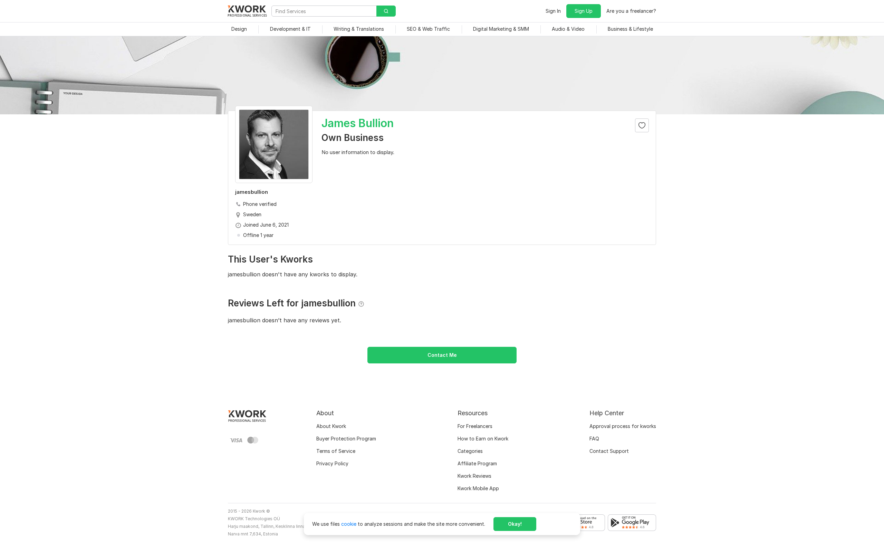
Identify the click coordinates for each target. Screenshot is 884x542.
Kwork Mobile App (478, 488)
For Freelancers (475, 426)
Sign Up (584, 11)
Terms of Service (335, 451)
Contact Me (442, 355)
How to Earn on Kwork (483, 438)
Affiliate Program (477, 463)
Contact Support (609, 451)
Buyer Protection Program (346, 438)
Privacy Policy (332, 463)
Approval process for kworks (622, 426)
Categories (470, 451)
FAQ (594, 438)
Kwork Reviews (474, 476)
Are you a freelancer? (631, 11)
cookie (348, 524)
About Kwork (331, 426)
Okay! (515, 524)
